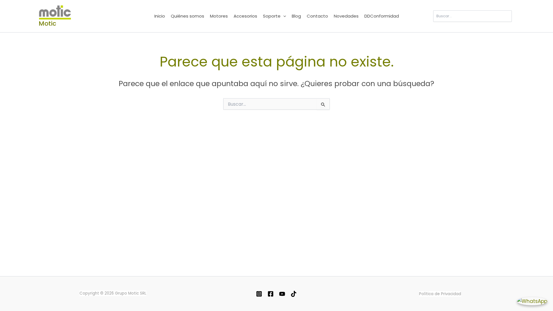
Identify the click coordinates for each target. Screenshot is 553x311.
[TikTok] (294, 294)
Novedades (346, 16)
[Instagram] (259, 294)
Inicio (159, 16)
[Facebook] (271, 294)
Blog (296, 16)
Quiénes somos (187, 16)
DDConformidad (381, 16)
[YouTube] (282, 294)
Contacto (317, 16)
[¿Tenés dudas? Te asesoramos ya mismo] (532, 301)
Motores (219, 16)
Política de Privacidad (440, 294)
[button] (283, 16)
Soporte (272, 16)
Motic (47, 23)
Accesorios (245, 16)
